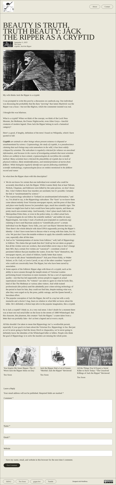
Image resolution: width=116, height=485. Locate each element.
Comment (9, 398)
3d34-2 (8, 481)
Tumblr (50, 481)
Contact (107, 7)
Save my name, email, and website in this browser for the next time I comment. (39, 460)
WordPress (84, 481)
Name (7, 426)
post (45, 220)
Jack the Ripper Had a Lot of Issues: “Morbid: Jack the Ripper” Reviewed (56, 369)
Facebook (39, 220)
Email (7, 437)
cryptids (17, 46)
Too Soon (17, 44)
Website (7, 448)
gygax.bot (36, 481)
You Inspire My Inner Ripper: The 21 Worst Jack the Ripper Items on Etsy (19, 369)
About (95, 7)
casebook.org (53, 101)
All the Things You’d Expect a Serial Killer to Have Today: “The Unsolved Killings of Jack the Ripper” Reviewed (93, 370)
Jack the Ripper (26, 46)
